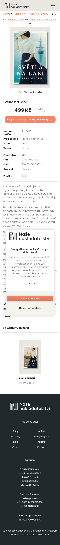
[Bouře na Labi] (30, 363)
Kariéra (41, 441)
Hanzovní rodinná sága (43, 19)
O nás (15, 447)
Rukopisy (15, 436)
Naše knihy (20, 14)
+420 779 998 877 (31, 519)
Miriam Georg (17, 19)
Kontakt (41, 447)
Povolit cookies (30, 298)
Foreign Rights (41, 436)
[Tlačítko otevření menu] (53, 5)
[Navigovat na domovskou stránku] (17, 5)
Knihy (15, 431)
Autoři (41, 431)
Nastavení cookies (30, 308)
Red (24, 176)
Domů (6, 14)
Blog (15, 441)
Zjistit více (30, 283)
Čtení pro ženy (39, 14)
